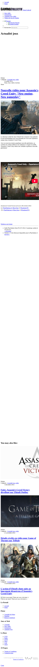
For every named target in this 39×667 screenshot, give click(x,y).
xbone (10, 224)
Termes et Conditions (10, 651)
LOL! (6, 636)
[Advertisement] (19, 56)
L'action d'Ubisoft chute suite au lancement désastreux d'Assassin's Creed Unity (16, 591)
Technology (7, 628)
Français (16, 22)
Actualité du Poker (9, 614)
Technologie (7, 15)
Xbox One (15, 208)
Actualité (7, 624)
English (16, 24)
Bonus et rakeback (9, 617)
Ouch (6, 644)
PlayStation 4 (7, 208)
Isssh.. (6, 638)
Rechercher (7, 27)
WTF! (6, 639)
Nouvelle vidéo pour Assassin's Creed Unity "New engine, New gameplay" (19, 93)
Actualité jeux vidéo (13, 79)
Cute (5, 643)
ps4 (8, 224)
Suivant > (7, 234)
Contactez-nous (8, 653)
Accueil (6, 2)
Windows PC (24, 208)
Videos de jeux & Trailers (11, 18)
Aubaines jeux (8, 629)
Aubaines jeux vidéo (10, 16)
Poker (6, 4)
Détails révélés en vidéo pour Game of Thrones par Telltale (18, 539)
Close (2, 665)
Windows (4, 224)
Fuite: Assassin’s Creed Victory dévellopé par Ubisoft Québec (15, 491)
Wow (5, 641)
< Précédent (7, 231)
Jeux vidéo (7, 13)
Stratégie (6, 616)
